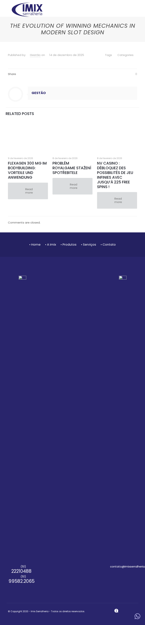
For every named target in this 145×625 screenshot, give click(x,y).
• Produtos (68, 244)
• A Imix (50, 244)
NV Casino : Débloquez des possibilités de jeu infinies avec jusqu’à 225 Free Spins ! (115, 175)
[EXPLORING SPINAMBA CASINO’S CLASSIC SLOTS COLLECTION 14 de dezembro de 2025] (3, 609)
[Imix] (27, 9)
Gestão (35, 55)
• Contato (108, 244)
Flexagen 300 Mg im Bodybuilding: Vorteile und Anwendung (27, 170)
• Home (35, 244)
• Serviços (89, 244)
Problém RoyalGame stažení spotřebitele (71, 168)
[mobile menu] (131, 12)
